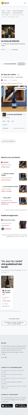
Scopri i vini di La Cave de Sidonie (15, 210)
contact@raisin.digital (9, 382)
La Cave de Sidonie (17, 12)
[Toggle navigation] (25, 3)
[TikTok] (3, 357)
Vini (3, 14)
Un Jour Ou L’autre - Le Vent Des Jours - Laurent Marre (14, 323)
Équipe (3, 386)
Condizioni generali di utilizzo (14, 386)
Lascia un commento (8, 141)
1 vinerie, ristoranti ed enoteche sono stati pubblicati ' (14, 235)
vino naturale (22, 398)
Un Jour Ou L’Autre (6, 292)
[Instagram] (1, 357)
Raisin (3, 10)
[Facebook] (5, 357)
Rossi (7, 14)
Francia (9, 10)
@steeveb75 (8, 228)
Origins (6, 304)
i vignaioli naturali (21, 346)
